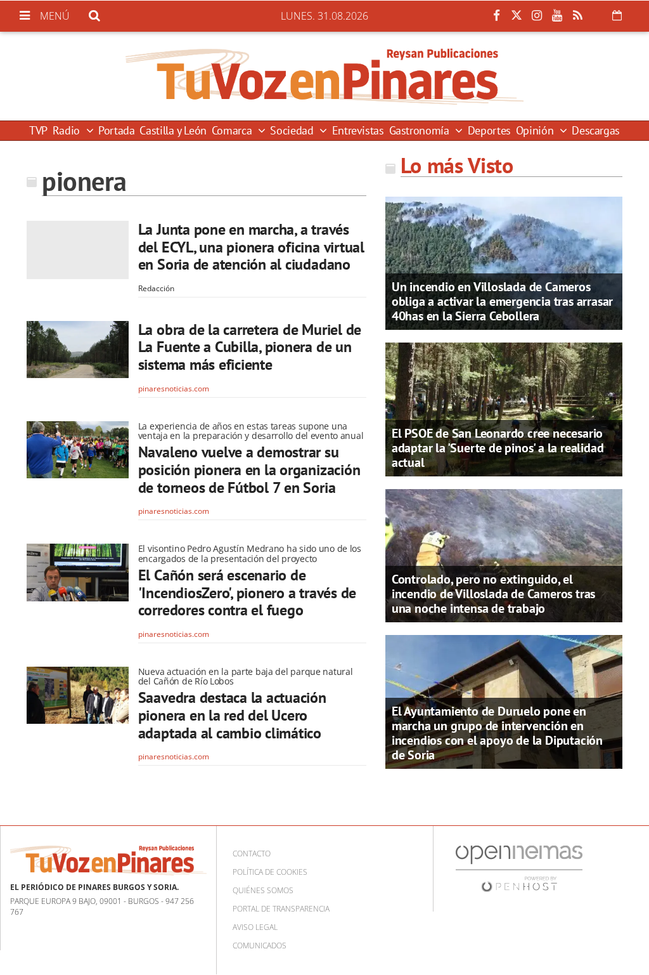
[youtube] (557, 16)
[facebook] (496, 16)
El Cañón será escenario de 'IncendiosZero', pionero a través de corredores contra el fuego (247, 592)
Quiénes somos (263, 890)
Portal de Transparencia (281, 908)
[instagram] (537, 16)
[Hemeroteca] (617, 15)
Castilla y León (173, 130)
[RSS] (577, 16)
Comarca (233, 130)
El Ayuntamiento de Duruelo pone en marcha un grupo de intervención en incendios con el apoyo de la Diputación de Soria (497, 733)
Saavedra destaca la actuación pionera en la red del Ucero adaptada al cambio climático (232, 715)
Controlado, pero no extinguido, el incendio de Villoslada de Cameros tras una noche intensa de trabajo (493, 594)
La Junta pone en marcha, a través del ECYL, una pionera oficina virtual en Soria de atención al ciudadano (251, 246)
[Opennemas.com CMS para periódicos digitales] (519, 868)
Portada (116, 130)
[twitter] (516, 16)
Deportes (489, 130)
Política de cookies (270, 872)
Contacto (252, 853)
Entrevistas (358, 130)
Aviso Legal (255, 927)
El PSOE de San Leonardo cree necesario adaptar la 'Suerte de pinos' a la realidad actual (498, 448)
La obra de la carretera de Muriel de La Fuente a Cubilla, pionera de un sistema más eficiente (249, 347)
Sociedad (293, 130)
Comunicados (259, 945)
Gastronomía (421, 130)
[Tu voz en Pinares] (324, 76)
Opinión (536, 130)
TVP (38, 130)
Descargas (596, 130)
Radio (68, 130)
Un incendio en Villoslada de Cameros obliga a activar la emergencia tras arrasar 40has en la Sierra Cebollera (502, 301)
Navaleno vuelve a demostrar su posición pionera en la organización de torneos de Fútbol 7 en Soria (249, 469)
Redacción (156, 288)
